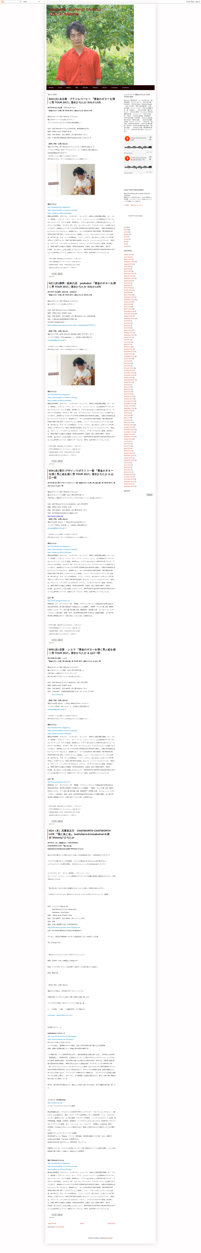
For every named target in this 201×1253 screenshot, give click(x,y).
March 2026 (127, 259)
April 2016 (127, 366)
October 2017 (128, 332)
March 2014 (127, 422)
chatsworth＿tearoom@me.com (58, 1015)
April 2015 (127, 392)
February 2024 (128, 276)
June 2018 (127, 323)
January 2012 (128, 477)
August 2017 (128, 337)
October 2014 (128, 406)
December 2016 (129, 351)
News (68, 87)
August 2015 (128, 382)
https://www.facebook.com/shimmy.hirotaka (62, 210)
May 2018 (127, 325)
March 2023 (127, 288)
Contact (125, 87)
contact (126, 246)
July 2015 (127, 385)
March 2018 (127, 330)
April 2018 (127, 328)
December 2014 (129, 401)
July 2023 (127, 283)
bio (125, 244)
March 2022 (127, 295)
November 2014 (129, 403)
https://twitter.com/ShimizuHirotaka (59, 213)
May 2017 (127, 344)
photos (126, 234)
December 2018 (129, 311)
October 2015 (128, 377)
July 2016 (127, 361)
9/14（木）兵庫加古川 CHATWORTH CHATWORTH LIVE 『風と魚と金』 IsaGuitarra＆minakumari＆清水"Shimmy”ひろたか (80, 834)
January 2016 (128, 370)
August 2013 (128, 439)
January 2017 (128, 349)
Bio (77, 87)
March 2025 (127, 271)
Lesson (115, 87)
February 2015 (128, 396)
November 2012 (129, 455)
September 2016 (129, 356)
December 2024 (129, 273)
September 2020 (129, 297)
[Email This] (53, 274)
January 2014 (128, 427)
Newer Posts (52, 1223)
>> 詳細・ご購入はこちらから (133, 205)
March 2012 (127, 472)
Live (60, 87)
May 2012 (127, 467)
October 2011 (128, 484)
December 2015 (129, 373)
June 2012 (127, 465)
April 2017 (127, 347)
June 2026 (127, 257)
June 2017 (127, 342)
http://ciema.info (57, 694)
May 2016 (127, 363)
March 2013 (127, 451)
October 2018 (128, 316)
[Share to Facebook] (59, 274)
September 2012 (129, 460)
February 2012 (128, 474)
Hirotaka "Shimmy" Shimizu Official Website (75, 11)
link (125, 241)
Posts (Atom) (60, 1227)
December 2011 (129, 479)
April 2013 (127, 448)
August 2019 (128, 302)
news (125, 230)
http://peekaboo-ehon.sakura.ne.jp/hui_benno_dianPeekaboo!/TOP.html (71, 325)
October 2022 (128, 290)
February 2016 (128, 368)
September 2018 (129, 318)
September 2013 (129, 436)
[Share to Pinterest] (61, 274)
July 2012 (127, 463)
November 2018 (129, 314)
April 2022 (127, 292)
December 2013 (129, 429)
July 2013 (127, 441)
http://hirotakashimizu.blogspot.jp (59, 207)
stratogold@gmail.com (55, 340)
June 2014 (127, 415)
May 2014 (127, 418)
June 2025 (127, 266)
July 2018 (127, 321)
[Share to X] (57, 274)
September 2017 (129, 335)
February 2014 (128, 425)
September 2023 (129, 278)
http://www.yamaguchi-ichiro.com (59, 600)
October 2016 (128, 354)
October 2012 (128, 458)
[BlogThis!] (55, 274)
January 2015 (128, 399)
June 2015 (127, 387)
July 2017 (127, 340)
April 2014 (127, 420)
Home (51, 87)
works (126, 232)
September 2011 (129, 486)
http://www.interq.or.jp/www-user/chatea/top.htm (64, 927)
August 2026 (128, 254)
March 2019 (127, 309)
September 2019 (129, 299)
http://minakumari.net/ (55, 1103)
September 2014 (129, 408)
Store (104, 87)
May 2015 (127, 389)
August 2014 (128, 410)
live (53, 276)
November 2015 (129, 375)
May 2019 (127, 304)
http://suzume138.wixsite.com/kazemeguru (62, 1036)
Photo (95, 87)
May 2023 (127, 285)
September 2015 (129, 380)
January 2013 (128, 453)
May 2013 (127, 446)
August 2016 (128, 358)
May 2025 (127, 269)
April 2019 (127, 307)
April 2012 (127, 470)
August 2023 (128, 281)
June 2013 (127, 444)
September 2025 (129, 262)
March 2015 (127, 394)
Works (85, 87)
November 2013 (129, 432)
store (125, 237)
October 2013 (128, 434)
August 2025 (128, 264)
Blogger (110, 1238)
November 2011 (129, 481)
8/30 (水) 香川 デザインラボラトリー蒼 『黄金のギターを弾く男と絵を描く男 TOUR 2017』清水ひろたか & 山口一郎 (81, 474)
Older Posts (111, 1223)
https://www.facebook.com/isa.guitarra (61, 1039)
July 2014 (127, 413)
